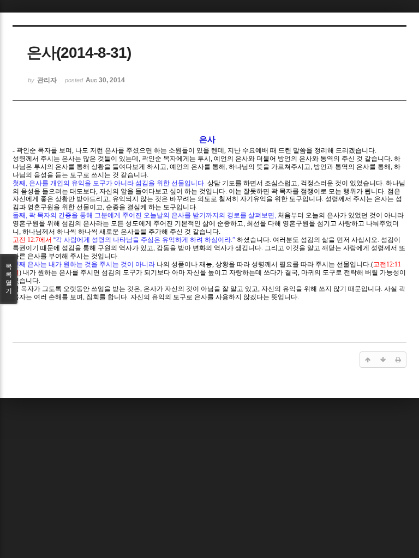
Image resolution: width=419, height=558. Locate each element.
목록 (8, 279)
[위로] (367, 359)
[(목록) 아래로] (383, 359)
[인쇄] (398, 359)
